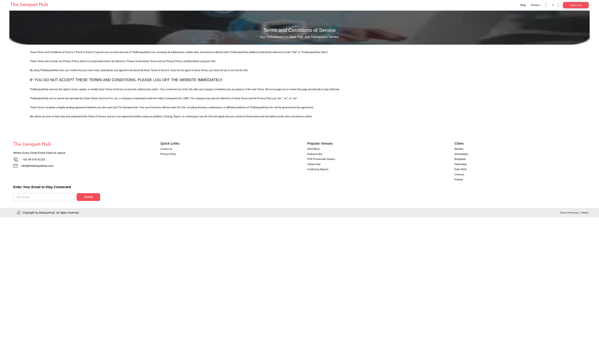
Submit (88, 197)
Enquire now (576, 5)
